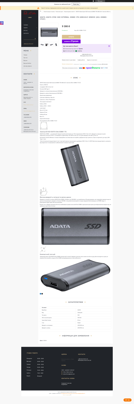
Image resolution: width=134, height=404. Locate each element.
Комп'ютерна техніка (49, 11)
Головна (26, 25)
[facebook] (40, 294)
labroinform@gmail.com (29, 111)
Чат (129, 400)
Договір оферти (28, 66)
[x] (42, 294)
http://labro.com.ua (28, 104)
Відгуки (25, 60)
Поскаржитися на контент (67, 393)
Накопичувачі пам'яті (69, 11)
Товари (25, 27)
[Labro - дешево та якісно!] (29, 13)
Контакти (26, 33)
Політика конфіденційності (79, 393)
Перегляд (76, 4)
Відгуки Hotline (27, 63)
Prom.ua (74, 391)
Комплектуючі (59, 11)
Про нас (26, 30)
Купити (71, 37)
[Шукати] (35, 38)
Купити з (67, 41)
